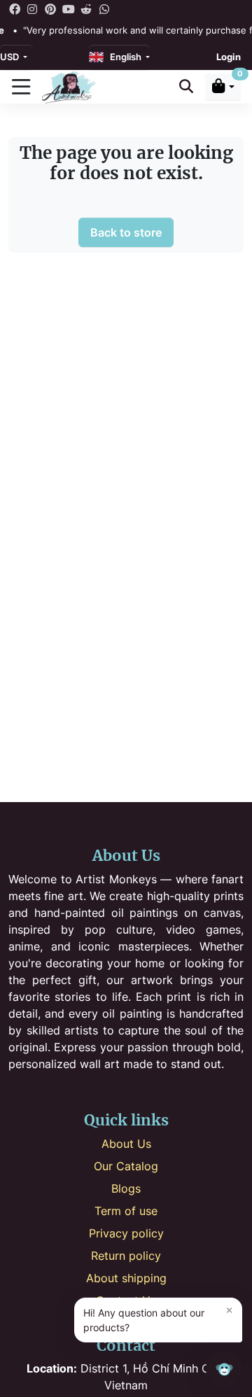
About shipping (126, 1278)
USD (10, 56)
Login (228, 56)
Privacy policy (126, 1233)
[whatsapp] (104, 8)
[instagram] (33, 8)
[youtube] (68, 8)
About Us (126, 1144)
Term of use (126, 1211)
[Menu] (21, 86)
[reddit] (86, 8)
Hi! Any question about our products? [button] (158, 1318)
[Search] (186, 86)
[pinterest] (50, 8)
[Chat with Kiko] (224, 1369)
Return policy (126, 1256)
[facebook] (15, 8)
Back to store (126, 232)
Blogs (126, 1188)
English (124, 56)
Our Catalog (126, 1166)
